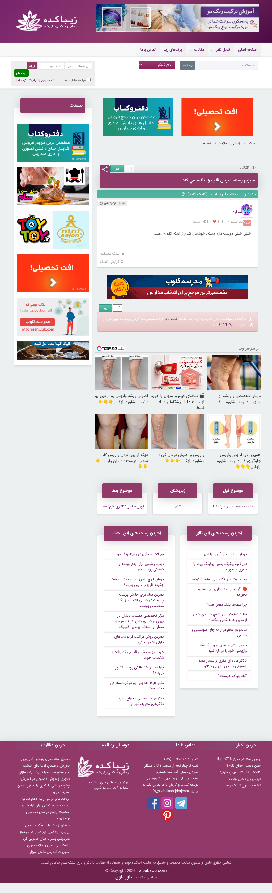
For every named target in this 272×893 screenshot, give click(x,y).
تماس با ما (148, 50)
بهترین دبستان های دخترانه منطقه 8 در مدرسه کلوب (108, 785)
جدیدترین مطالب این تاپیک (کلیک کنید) (221, 194)
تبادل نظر (223, 50)
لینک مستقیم (110, 253)
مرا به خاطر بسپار (74, 80)
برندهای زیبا (173, 50)
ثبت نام (171, 319)
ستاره (237, 212)
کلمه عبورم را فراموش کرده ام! (35, 80)
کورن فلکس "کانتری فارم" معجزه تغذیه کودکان (111, 506)
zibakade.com (153, 870)
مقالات (199, 50)
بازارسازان (123, 877)
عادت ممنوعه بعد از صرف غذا (233, 506)
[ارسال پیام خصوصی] (248, 222)
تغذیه (207, 143)
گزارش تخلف (109, 262)
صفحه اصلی (247, 50)
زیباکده (252, 143)
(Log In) (225, 324)
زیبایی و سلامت (229, 143)
